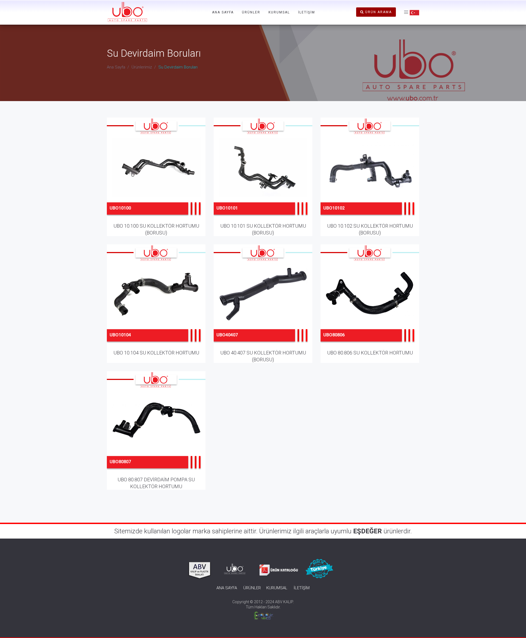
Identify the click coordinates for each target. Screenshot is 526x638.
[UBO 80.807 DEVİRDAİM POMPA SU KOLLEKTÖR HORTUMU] (156, 424)
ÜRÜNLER (251, 12)
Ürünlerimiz (142, 67)
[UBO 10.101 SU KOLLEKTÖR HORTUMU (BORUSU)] (263, 171)
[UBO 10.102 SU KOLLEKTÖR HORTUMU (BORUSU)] (370, 171)
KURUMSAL (279, 12)
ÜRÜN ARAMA (378, 12)
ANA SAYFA (223, 12)
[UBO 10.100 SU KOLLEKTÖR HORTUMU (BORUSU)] (156, 171)
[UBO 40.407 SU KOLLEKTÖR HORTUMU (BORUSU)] (263, 298)
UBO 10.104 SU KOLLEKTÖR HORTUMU (156, 353)
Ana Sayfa (116, 67)
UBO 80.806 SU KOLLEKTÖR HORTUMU (370, 353)
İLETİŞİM (306, 12)
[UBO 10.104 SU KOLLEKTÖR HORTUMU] (156, 298)
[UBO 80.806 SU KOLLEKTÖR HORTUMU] (370, 298)
